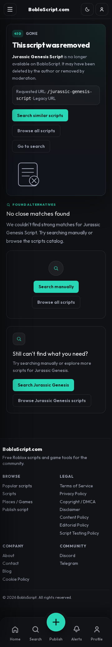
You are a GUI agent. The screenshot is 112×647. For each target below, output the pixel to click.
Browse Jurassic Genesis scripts (52, 400)
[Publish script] (56, 622)
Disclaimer (70, 509)
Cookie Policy (15, 579)
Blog (7, 571)
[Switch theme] (87, 9)
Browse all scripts (36, 131)
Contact (10, 563)
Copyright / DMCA (78, 501)
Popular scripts (17, 486)
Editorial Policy (74, 525)
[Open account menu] (102, 9)
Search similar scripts (40, 115)
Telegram (69, 563)
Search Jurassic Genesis (43, 385)
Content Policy (74, 517)
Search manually (56, 286)
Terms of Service (76, 486)
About (8, 555)
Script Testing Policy (79, 533)
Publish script (15, 509)
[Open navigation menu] (10, 9)
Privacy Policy (73, 493)
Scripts (9, 493)
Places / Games (17, 501)
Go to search (31, 146)
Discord (67, 555)
